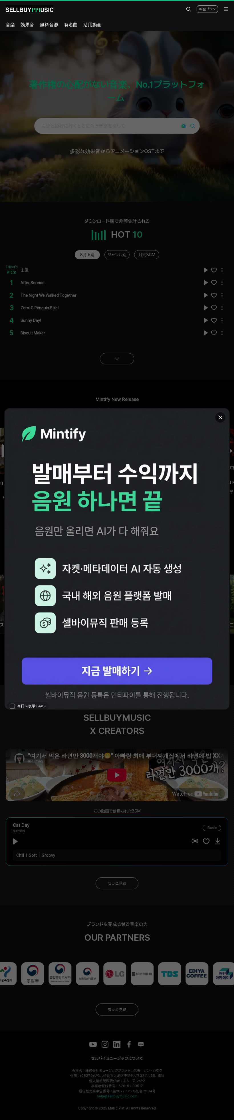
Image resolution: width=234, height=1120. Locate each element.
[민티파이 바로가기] (117, 559)
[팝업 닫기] (220, 417)
